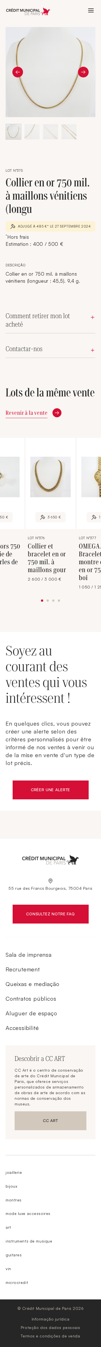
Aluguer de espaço (31, 1013)
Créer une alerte (60, 791)
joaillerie (14, 1172)
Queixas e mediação (32, 983)
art (8, 1227)
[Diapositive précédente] (17, 72)
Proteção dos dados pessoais (50, 1327)
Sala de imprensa (29, 954)
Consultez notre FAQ (57, 915)
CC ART (64, 1121)
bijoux (11, 1186)
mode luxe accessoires (28, 1213)
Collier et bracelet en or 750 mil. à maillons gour (47, 558)
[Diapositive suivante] (83, 72)
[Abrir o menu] (90, 10)
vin (8, 1268)
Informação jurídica (51, 1319)
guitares (14, 1254)
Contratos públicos (31, 998)
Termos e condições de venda (50, 1335)
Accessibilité (22, 1027)
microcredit (17, 1282)
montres (14, 1199)
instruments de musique (29, 1241)
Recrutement (23, 969)
